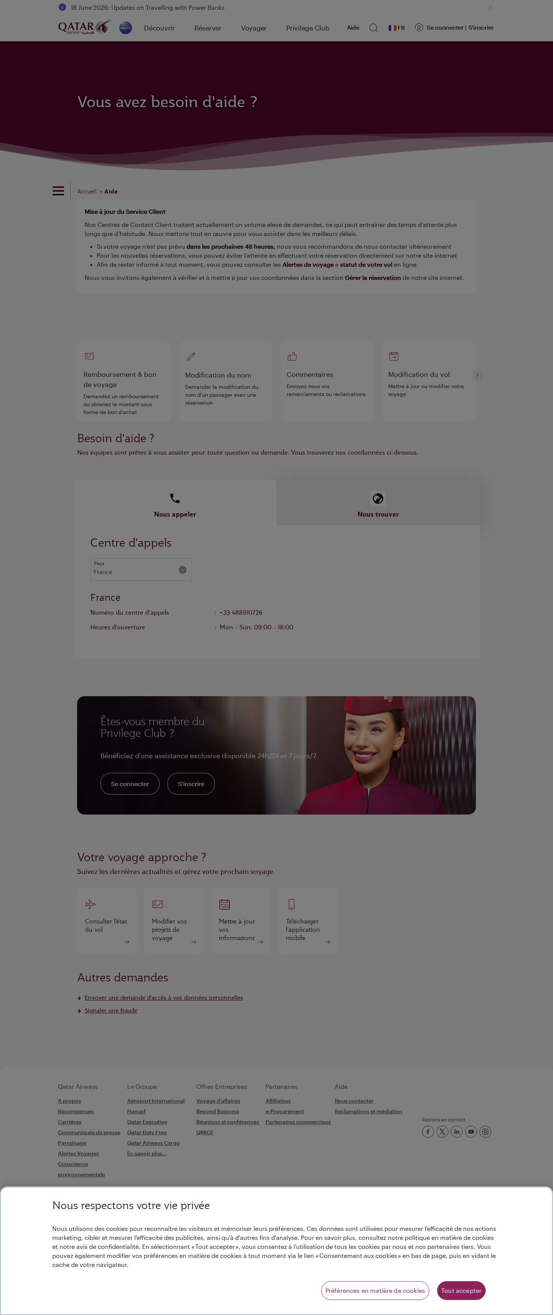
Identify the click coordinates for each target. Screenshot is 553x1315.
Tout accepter (461, 1290)
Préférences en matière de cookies (375, 1290)
